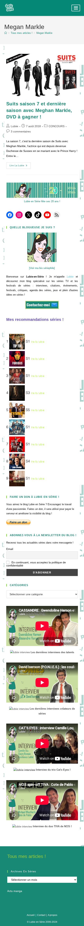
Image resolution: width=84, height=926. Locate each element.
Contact (41, 915)
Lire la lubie (20, 166)
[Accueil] (5, 33)
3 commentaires (21, 131)
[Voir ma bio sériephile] (42, 268)
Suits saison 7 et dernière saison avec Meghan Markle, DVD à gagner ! (39, 110)
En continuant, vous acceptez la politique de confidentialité (36, 564)
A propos (52, 915)
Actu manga (14, 891)
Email (9, 549)
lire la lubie (37, 341)
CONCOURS (56, 126)
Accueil (31, 915)
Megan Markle (44, 33)
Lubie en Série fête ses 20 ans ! (42, 201)
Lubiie (14, 126)
